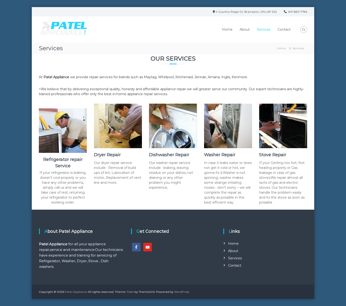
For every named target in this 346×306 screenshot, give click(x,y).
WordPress (181, 292)
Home (227, 29)
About (245, 29)
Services (263, 29)
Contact (284, 29)
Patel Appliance (76, 292)
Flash (130, 292)
